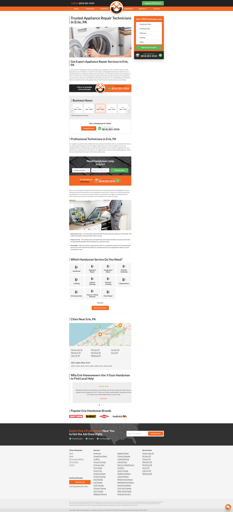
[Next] (127, 108)
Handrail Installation (124, 485)
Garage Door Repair (100, 456)
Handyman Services (124, 494)
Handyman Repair (100, 474)
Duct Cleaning (98, 491)
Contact (156, 9)
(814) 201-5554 (120, 88)
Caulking (96, 459)
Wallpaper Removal (100, 494)
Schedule (104, 9)
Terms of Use (134, 510)
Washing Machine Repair (125, 482)
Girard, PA (114, 353)
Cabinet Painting (123, 477)
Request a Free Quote (148, 47)
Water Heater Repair (124, 491)
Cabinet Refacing (123, 459)
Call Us (82, 3)
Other (142, 42)
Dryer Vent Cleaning (124, 488)
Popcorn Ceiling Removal (125, 465)
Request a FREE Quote (153, 3)
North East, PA (96, 353)
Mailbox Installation (124, 474)
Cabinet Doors (122, 462)
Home (76, 9)
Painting (142, 38)
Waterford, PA (76, 353)
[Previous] (72, 108)
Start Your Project (100, 308)
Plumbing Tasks (145, 29)
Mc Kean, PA (95, 350)
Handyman (90, 9)
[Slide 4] (103, 404)
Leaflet (129, 345)
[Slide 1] (97, 404)
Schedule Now (88, 128)
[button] (100, 334)
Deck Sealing (98, 482)
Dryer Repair (98, 468)
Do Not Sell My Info (124, 510)
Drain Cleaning (99, 485)
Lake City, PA (75, 356)
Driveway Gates (99, 465)
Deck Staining (98, 480)
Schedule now (80, 482)
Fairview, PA (115, 350)
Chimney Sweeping (123, 456)
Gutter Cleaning (122, 471)
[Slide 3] (101, 404)
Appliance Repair (123, 453)
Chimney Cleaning (100, 488)
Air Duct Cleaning (99, 477)
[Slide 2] (99, 404)
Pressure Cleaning (100, 462)
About (71, 456)
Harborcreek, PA (76, 350)
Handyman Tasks (145, 24)
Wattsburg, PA (96, 356)
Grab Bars (120, 468)
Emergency (128, 9)
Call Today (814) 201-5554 (78, 486)
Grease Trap (98, 471)
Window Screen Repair (125, 480)
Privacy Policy (74, 462)
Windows (143, 33)
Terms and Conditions (76, 459)
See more (100, 302)
